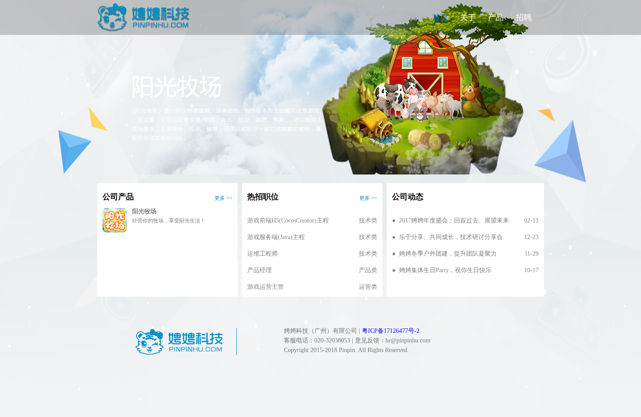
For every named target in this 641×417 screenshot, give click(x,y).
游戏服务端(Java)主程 (312, 237)
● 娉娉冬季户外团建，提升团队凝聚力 (465, 254)
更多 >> (223, 198)
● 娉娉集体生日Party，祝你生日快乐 (465, 270)
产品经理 (312, 270)
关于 (468, 17)
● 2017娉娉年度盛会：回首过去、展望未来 (465, 221)
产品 (496, 17)
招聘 (524, 17)
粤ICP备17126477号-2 (390, 331)
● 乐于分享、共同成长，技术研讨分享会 (465, 237)
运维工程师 (312, 254)
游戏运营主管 (312, 287)
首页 (440, 17)
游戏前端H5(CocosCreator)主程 (312, 221)
